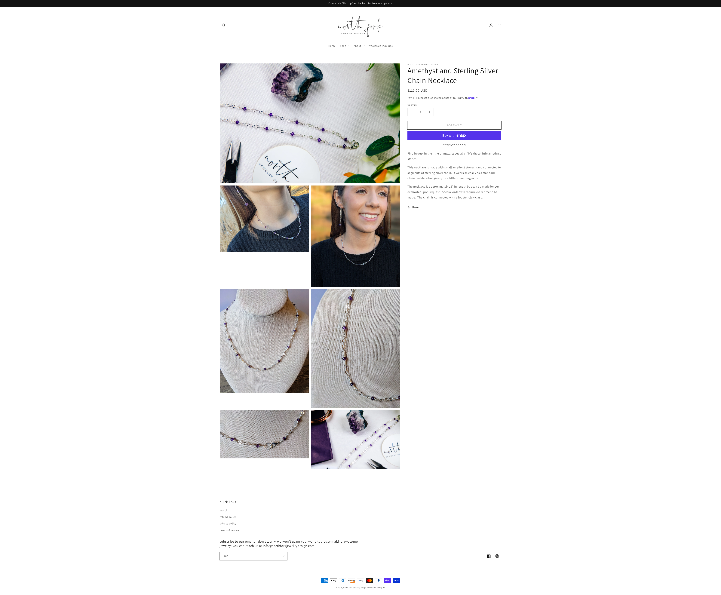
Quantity (412, 104)
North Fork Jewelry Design (355, 587)
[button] (224, 25)
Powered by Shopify (376, 587)
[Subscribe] (283, 556)
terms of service (229, 530)
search (224, 510)
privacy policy (228, 523)
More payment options (454, 144)
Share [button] (415, 207)
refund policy (228, 517)
